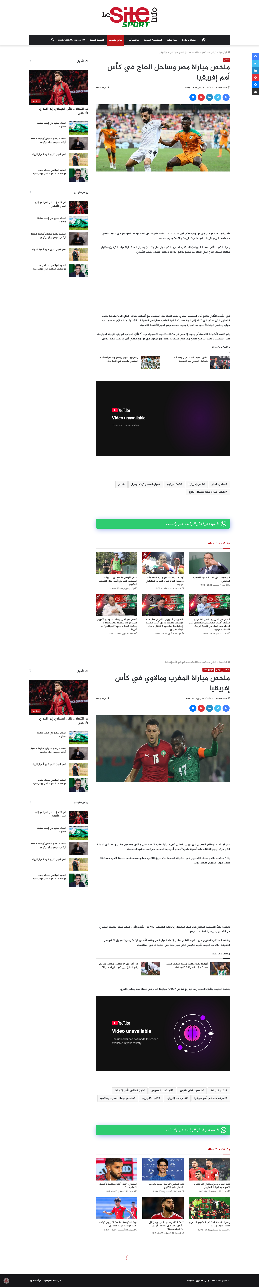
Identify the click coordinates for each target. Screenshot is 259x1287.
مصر (120, 484)
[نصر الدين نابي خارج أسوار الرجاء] (78, 159)
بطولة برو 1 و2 (189, 40)
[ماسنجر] (192, 97)
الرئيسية (223, 52)
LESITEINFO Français (70, 40)
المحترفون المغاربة (153, 40)
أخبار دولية (172, 40)
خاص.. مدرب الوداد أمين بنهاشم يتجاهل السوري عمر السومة (191, 359)
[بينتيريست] (201, 97)
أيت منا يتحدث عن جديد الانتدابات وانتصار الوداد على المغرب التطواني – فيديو (164, 581)
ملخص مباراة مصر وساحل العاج (207, 492)
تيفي (213, 52)
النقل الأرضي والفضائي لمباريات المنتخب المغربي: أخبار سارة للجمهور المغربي (117, 581)
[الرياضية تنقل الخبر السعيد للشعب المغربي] (209, 563)
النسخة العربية (97, 40)
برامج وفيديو (115, 40)
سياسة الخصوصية (52, 1281)
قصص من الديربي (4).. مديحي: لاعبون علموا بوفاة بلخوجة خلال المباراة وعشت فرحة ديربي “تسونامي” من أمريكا (117, 624)
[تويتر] (217, 97)
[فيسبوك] (226, 97)
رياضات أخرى (133, 40)
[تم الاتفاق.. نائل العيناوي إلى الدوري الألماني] (78, 207)
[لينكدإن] (209, 97)
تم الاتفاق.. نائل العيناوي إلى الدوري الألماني (63, 111)
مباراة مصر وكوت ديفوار (145, 484)
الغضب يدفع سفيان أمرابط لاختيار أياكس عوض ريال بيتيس (48, 140)
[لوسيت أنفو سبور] (129, 17)
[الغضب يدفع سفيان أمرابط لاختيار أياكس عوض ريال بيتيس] (78, 143)
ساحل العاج (218, 484)
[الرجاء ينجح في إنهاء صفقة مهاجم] (78, 128)
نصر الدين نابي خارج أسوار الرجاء (49, 154)
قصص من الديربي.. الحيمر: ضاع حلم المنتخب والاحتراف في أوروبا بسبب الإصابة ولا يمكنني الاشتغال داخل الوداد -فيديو (165, 624)
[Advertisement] (163, 201)
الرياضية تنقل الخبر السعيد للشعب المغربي (211, 579)
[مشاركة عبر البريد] (255, 91)
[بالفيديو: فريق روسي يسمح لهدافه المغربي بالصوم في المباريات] (150, 362)
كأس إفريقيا (196, 484)
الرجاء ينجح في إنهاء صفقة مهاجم (51, 125)
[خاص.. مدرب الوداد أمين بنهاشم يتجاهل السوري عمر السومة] (220, 362)
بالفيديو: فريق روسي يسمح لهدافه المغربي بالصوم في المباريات (119, 359)
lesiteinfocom (221, 88)
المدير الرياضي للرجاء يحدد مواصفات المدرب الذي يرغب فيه (49, 172)
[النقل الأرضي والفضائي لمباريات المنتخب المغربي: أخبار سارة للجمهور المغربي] (116, 563)
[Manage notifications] (6, 1280)
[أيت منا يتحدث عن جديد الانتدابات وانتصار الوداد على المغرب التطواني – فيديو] (162, 563)
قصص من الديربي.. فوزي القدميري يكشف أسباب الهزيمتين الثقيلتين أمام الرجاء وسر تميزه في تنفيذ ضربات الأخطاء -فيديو (209, 624)
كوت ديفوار (173, 484)
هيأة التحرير (35, 1281)
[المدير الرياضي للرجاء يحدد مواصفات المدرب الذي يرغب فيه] (78, 175)
